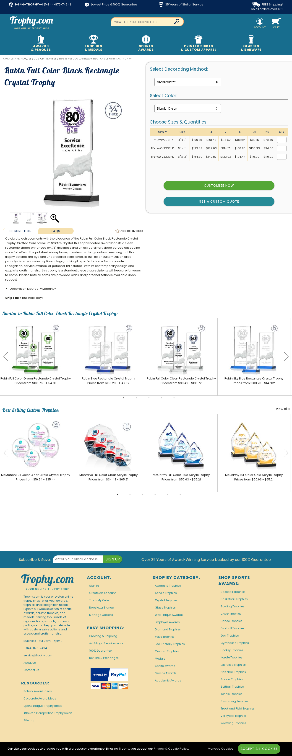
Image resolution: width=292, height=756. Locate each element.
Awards (41, 48)
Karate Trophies (231, 657)
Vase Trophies (165, 637)
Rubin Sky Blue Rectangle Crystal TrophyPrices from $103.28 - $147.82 (253, 380)
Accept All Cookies (259, 748)
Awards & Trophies (168, 586)
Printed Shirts (198, 48)
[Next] (286, 357)
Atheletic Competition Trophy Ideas (47, 713)
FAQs (56, 231)
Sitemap (29, 720)
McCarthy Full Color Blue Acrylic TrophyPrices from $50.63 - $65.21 (181, 477)
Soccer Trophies (232, 679)
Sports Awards (165, 666)
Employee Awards (167, 622)
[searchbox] (147, 21)
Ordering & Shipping (103, 636)
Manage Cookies (101, 615)
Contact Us (31, 670)
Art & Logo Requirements (106, 643)
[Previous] (5, 357)
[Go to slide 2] (136, 398)
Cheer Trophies (231, 614)
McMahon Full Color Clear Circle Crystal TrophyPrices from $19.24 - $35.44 (35, 477)
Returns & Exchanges (104, 658)
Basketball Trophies (234, 599)
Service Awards (165, 673)
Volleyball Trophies (234, 716)
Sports (146, 48)
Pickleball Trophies (233, 672)
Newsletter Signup (101, 607)
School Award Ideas (37, 691)
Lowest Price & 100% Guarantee (113, 4)
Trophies (93, 48)
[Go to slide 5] (174, 398)
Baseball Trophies (233, 592)
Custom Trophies (167, 651)
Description (21, 231)
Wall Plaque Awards (169, 615)
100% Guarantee (100, 651)
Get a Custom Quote (219, 201)
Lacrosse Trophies (233, 665)
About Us (29, 663)
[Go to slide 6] (180, 494)
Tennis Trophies (231, 694)
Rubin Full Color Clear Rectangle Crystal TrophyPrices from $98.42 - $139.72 (181, 380)
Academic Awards (168, 680)
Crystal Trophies (166, 600)
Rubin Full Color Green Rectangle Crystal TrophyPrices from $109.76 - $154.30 (35, 380)
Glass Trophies (165, 607)
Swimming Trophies (234, 701)
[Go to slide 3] (149, 398)
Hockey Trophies (232, 650)
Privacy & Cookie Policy (171, 748)
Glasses (251, 48)
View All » (283, 409)
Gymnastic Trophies (235, 643)
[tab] (20, 231)
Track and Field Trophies (238, 708)
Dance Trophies (231, 621)
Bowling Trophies (232, 606)
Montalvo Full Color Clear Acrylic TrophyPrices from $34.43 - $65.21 (108, 477)
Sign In (94, 586)
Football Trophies (232, 628)
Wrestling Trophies (233, 723)
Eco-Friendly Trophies (170, 644)
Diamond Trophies (168, 629)
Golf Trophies (230, 635)
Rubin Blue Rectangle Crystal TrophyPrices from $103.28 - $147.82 (108, 380)
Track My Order (99, 600)
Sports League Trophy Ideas (42, 706)
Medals (160, 659)
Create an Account (102, 593)
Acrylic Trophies (166, 593)
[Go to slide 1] (124, 398)
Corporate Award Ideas (39, 698)
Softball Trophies (232, 687)
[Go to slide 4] (161, 398)
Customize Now (219, 185)
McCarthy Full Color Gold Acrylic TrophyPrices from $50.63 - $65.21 (254, 477)
